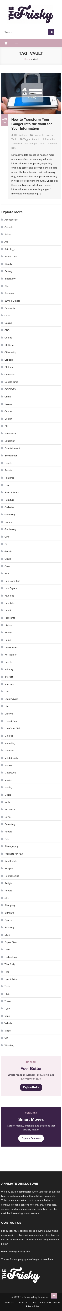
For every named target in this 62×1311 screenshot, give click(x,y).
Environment (11, 455)
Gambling (9, 514)
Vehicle (8, 1023)
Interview (9, 684)
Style (7, 934)
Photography (11, 846)
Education (9, 440)
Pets (6, 839)
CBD (6, 330)
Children (9, 345)
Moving (8, 787)
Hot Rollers (10, 654)
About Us (9, 1302)
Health (8, 610)
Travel (7, 1001)
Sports (8, 920)
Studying (9, 927)
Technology (10, 957)
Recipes (8, 868)
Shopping (9, 905)
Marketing (9, 743)
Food (7, 485)
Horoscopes (11, 647)
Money (8, 765)
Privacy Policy (32, 1306)
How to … (9, 662)
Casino (8, 322)
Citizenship (10, 352)
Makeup (8, 735)
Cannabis (9, 308)
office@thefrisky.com (19, 1251)
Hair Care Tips (12, 581)
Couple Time (11, 381)
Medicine (9, 750)
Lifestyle (8, 713)
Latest (34, 1302)
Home (7, 640)
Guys (7, 566)
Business (9, 293)
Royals (8, 890)
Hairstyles (9, 603)
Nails (7, 802)
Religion (8, 883)
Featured (9, 477)
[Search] (51, 32)
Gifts (6, 536)
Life (6, 706)
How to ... (50, 135)
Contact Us (22, 1302)
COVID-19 (10, 389)
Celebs (8, 337)
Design (8, 418)
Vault (42, 143)
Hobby (8, 632)
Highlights (9, 617)
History (8, 625)
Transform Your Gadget (24, 143)
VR (6, 1038)
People (8, 831)
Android (36, 139)
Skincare (9, 912)
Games (8, 522)
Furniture (9, 499)
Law (6, 691)
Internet (8, 676)
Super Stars (10, 942)
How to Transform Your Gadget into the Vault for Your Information (31, 124)
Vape (7, 1016)
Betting (8, 271)
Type (7, 1008)
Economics (10, 433)
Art (6, 241)
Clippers (8, 359)
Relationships (11, 875)
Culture (8, 411)
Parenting (9, 824)
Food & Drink (11, 492)
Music (7, 794)
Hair (6, 573)
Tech (14, 139)
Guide (7, 558)
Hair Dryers (10, 588)
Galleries (9, 507)
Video (7, 1030)
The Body (9, 964)
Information (49, 139)
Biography (10, 278)
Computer (9, 374)
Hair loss (9, 595)
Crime (7, 396)
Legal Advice (11, 699)
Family (8, 463)
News (7, 816)
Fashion (8, 470)
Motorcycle (10, 772)
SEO (6, 898)
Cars (7, 315)
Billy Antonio (20, 135)
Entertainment (12, 448)
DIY (6, 426)
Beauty (8, 264)
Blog (6, 286)
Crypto (8, 404)
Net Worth (10, 809)
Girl (6, 544)
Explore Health (31, 1087)
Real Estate (10, 861)
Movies (8, 780)
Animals (8, 227)
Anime (7, 234)
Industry (8, 669)
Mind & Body (11, 757)
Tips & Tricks (11, 979)
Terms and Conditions (50, 1302)
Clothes (8, 367)
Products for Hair (13, 853)
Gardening (10, 529)
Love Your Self (12, 728)
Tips (6, 971)
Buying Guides (12, 300)
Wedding (9, 1045)
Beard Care (10, 256)
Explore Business (31, 1138)
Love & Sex (10, 721)
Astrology (9, 249)
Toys (6, 993)
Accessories (11, 219)
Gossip (8, 551)
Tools (7, 986)
